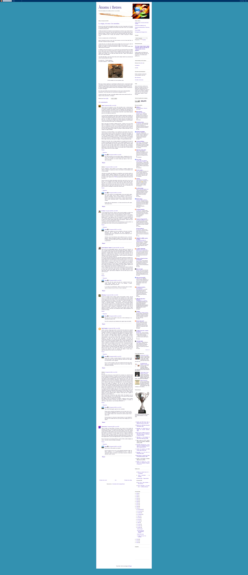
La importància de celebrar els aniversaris (144, 364)
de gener (139, 527)
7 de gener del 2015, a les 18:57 (113, 426)
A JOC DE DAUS (139, 341)
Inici (115, 480)
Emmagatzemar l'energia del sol (141, 32)
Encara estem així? (140, 321)
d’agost (138, 516)
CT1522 (115, 176)
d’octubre (139, 512)
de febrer (139, 525)
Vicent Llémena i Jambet (106, 247)
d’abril (138, 522)
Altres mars (138, 132)
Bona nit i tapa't (139, 270)
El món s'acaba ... (140, 170)
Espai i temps (138, 142)
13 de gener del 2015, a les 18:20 (115, 229)
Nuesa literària (139, 111)
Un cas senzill (138, 260)
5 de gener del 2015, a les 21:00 (118, 247)
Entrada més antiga (128, 480)
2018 (137, 503)
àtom (142, 63)
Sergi (103, 105)
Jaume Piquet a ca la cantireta (141, 179)
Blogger (130, 566)
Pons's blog (138, 159)
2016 (137, 506)
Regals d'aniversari (143, 380)
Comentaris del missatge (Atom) (119, 483)
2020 (137, 499)
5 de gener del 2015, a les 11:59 (111, 166)
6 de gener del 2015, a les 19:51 (112, 295)
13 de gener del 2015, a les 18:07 (115, 154)
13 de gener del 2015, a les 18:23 (115, 280)
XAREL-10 (138, 107)
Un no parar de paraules (140, 220)
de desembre (139, 509)
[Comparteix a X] (114, 98)
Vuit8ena (138, 311)
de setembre (139, 514)
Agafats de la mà (139, 278)
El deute (137, 322)
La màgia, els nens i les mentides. (141, 536)
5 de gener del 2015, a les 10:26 (110, 105)
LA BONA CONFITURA (140, 248)
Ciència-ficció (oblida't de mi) (140, 25)
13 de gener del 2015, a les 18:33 (115, 316)
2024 (137, 493)
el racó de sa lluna (140, 122)
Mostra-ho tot (148, 349)
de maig (139, 520)
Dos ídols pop (138, 210)
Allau (137, 171)
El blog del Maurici (140, 228)
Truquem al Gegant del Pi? (141, 219)
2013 (137, 540)
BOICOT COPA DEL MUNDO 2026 (142, 189)
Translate (144, 39)
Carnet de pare (140, 528)
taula (137, 67)
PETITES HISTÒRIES (140, 131)
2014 (137, 539)
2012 (137, 542)
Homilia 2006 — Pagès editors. (143, 478)
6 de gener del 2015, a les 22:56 (111, 372)
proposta (137, 65)
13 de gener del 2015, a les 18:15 (115, 192)
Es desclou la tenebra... (141, 287)
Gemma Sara (104, 426)
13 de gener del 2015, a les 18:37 (115, 356)
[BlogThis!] (112, 98)
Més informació (138, 77)
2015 (137, 508)
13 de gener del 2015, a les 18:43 (115, 407)
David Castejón (105, 328)
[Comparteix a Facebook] (115, 98)
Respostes (105, 152)
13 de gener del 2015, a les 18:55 (115, 446)
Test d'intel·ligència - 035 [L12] (141, 108)
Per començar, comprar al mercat (142, 312)
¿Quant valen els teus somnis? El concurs (144, 373)
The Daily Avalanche (140, 209)
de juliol (138, 517)
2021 (137, 498)
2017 (137, 504)
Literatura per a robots (144, 355)
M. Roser (103, 210)
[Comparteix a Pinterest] (116, 98)
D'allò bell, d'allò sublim (141, 149)
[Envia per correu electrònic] (111, 98)
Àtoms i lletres (109, 7)
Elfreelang (104, 295)
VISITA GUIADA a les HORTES (141, 300)
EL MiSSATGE (139, 123)
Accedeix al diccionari (139, 79)
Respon (103, 149)
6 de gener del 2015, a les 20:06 (114, 328)
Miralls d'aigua (139, 198)
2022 (137, 496)
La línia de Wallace (140, 141)
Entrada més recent (103, 480)
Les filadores (138, 342)
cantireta (138, 178)
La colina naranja (139, 188)
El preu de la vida (140, 534)
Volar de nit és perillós (140, 277)
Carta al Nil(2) (137, 30)
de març (139, 524)
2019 (137, 501)
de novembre (139, 511)
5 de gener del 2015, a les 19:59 (112, 210)
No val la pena (139, 229)
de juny (138, 519)
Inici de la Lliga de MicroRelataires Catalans (140, 531)
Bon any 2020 (138, 332)
